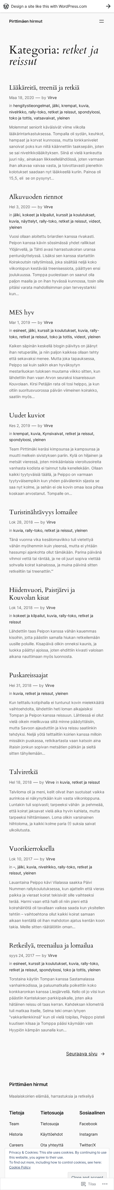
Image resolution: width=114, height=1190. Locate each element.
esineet (19, 330)
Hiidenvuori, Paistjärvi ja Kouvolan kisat (42, 593)
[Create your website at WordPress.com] (57, 6)
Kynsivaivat (53, 433)
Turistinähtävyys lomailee (43, 512)
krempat (69, 105)
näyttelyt (29, 221)
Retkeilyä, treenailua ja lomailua (51, 945)
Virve (52, 97)
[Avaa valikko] (101, 21)
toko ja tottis (20, 118)
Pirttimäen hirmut (25, 21)
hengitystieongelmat (31, 105)
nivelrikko (17, 112)
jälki (55, 105)
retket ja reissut (62, 112)
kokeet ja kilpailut (38, 214)
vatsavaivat (44, 118)
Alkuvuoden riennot (36, 197)
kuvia (84, 105)
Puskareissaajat (28, 675)
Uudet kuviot (27, 415)
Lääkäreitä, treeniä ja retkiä (44, 88)
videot (94, 221)
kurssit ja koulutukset (75, 214)
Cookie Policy (20, 1167)
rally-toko (37, 112)
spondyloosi (89, 112)
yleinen (63, 118)
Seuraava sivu (85, 1053)
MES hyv (21, 312)
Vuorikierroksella (32, 849)
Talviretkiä (23, 772)
